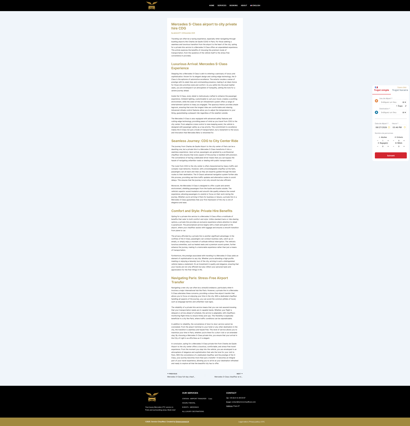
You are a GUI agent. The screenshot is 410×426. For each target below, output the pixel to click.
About (244, 5)
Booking (234, 5)
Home (211, 5)
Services (221, 5)
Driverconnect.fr (182, 422)
